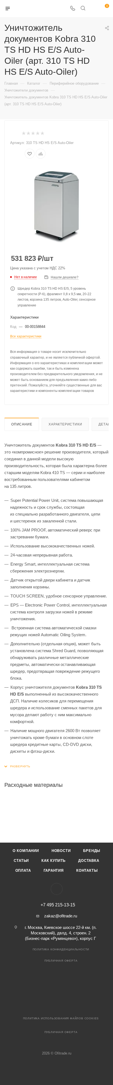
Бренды (91, 851)
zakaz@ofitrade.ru (60, 916)
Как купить (53, 861)
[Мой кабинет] (93, 8)
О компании (26, 851)
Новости (61, 851)
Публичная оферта (61, 960)
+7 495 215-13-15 (58, 905)
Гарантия (54, 870)
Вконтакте (57, 889)
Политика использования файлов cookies (61, 1018)
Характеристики (65, 424)
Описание (21, 424)
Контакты (87, 870)
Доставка (88, 861)
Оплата (23, 870)
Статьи (21, 861)
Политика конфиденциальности (61, 949)
